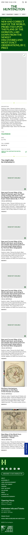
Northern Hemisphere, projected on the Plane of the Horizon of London (10, 390)
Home (3, 14)
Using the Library (6, 484)
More (23, 14)
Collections (9, 14)
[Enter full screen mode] (24, 55)
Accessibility (5, 480)
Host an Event (5, 488)
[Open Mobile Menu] (26, 2)
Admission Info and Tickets (12, 508)
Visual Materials (5, 134)
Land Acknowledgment (8, 482)
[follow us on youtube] (18, 469)
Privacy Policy (5, 516)
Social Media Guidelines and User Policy (13, 518)
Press (3, 492)
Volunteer (4, 490)
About (3, 478)
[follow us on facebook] (6, 469)
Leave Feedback (26, 448)
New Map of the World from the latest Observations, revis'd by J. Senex (11, 435)
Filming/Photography (8, 496)
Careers (3, 486)
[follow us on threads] (10, 469)
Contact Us (4, 494)
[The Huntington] (14, 7)
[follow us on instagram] (14, 469)
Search (16, 14)
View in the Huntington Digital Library (11, 152)
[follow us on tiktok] (2, 469)
